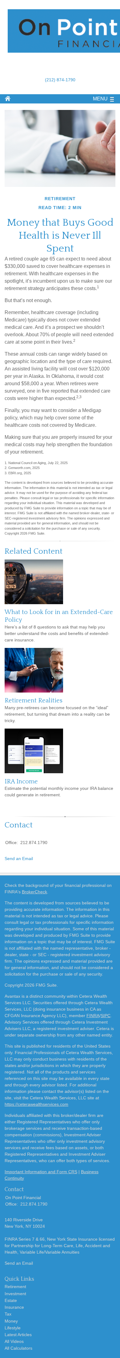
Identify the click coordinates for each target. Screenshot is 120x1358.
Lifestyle (13, 1327)
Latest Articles (18, 1334)
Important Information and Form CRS (41, 1171)
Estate (11, 1300)
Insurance (14, 1307)
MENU (100, 98)
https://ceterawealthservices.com (36, 1104)
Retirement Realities (33, 700)
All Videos (14, 1341)
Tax (8, 1314)
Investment (15, 1293)
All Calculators (18, 1348)
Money (11, 1321)
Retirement (15, 1286)
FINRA (92, 1015)
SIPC (105, 1015)
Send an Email (19, 858)
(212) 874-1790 (60, 79)
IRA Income (21, 781)
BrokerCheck (34, 891)
